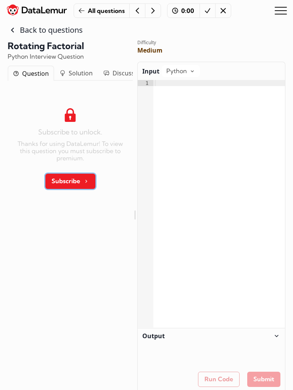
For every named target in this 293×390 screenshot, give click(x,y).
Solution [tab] (81, 73)
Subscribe (66, 181)
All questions (106, 10)
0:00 (187, 10)
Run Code (218, 379)
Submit (263, 379)
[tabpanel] (70, 146)
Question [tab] (35, 73)
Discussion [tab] (128, 73)
